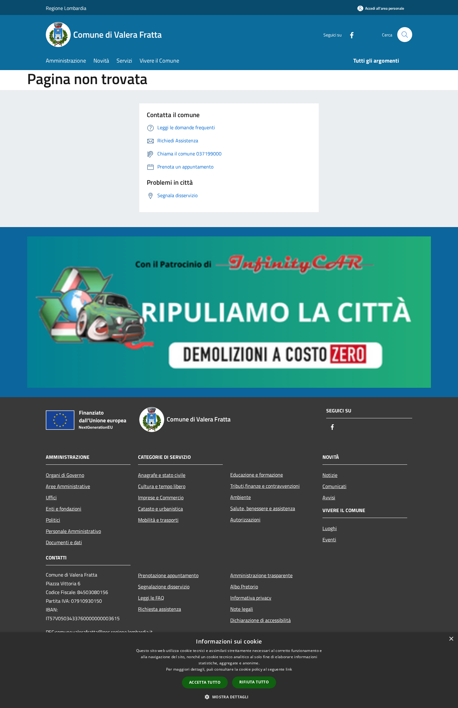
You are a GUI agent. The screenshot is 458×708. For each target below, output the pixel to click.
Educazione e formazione (256, 474)
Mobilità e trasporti (158, 520)
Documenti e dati (64, 542)
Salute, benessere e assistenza (262, 508)
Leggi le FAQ (151, 597)
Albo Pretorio (244, 586)
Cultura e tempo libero (161, 486)
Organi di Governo (65, 475)
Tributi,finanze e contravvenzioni (265, 486)
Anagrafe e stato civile (161, 475)
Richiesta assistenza (159, 609)
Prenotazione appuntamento (168, 575)
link (289, 669)
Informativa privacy (250, 597)
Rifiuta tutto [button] (254, 682)
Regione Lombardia (66, 8)
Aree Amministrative (68, 486)
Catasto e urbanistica (160, 508)
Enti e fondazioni (63, 508)
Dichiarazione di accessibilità (260, 620)
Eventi (329, 539)
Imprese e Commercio (161, 497)
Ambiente (240, 497)
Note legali (241, 609)
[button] (228, 697)
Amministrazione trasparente (261, 575)
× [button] (451, 639)
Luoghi (329, 528)
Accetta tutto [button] (205, 682)
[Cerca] (404, 34)
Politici (53, 520)
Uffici (51, 497)
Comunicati (334, 486)
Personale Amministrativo (73, 531)
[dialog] (229, 670)
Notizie (329, 475)
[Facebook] (349, 34)
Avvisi (328, 497)
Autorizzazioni (245, 519)
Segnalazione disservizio (163, 586)
